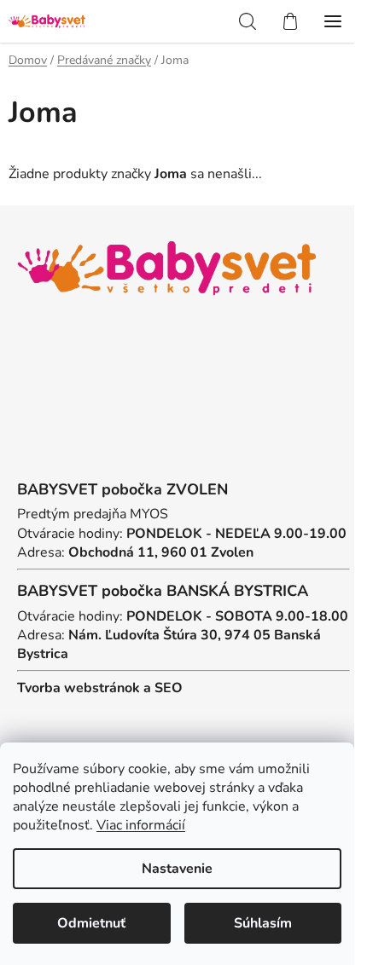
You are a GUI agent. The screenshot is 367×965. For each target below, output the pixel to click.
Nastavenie (177, 868)
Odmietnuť (91, 923)
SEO (168, 688)
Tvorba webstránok (78, 688)
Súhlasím (263, 923)
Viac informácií (140, 825)
